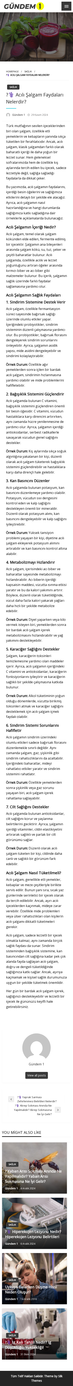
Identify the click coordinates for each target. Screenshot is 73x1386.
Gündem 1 (19, 115)
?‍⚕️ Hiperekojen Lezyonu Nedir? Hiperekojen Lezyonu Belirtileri (33, 1234)
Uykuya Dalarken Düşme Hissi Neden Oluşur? (31, 1289)
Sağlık (28, 71)
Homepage (12, 71)
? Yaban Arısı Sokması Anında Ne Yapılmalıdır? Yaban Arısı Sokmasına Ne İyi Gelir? (33, 1176)
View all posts (36, 1075)
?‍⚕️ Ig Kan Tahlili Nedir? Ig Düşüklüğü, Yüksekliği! (28, 1345)
